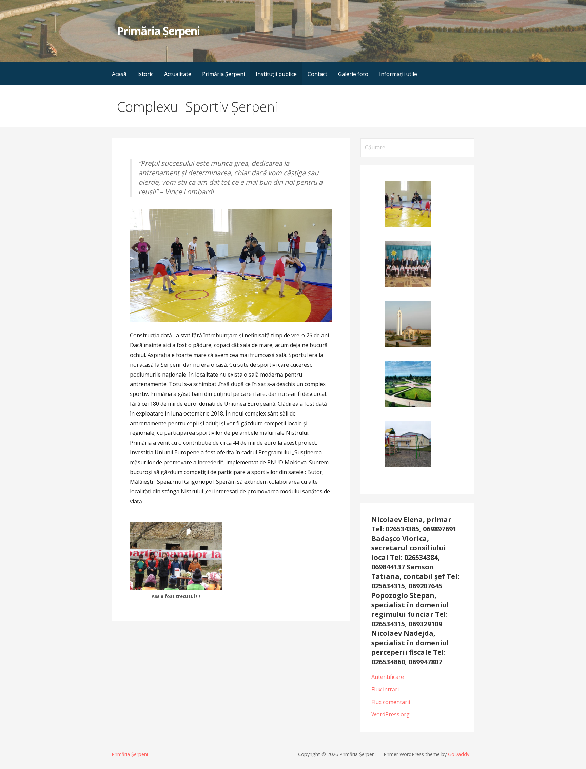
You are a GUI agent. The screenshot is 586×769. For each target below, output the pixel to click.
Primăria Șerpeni (158, 30)
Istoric (145, 74)
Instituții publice (276, 74)
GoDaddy (458, 754)
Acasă (119, 74)
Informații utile (398, 74)
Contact (317, 74)
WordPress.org (390, 714)
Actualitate (177, 74)
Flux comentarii (390, 702)
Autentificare (387, 677)
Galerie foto (353, 74)
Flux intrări (385, 689)
